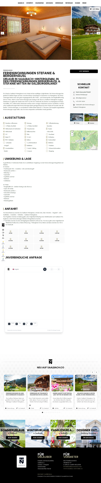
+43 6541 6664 (80, 101)
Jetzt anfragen (84, 71)
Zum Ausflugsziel (88, 438)
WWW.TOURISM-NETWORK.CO (72, 469)
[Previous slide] (92, 372)
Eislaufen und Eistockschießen (46, 461)
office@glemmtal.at (81, 98)
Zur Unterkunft (21, 408)
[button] (94, 9)
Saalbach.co (41, 463)
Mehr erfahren (12, 438)
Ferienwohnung (7, 70)
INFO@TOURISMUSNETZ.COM (72, 466)
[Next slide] (96, 372)
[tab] (5, 62)
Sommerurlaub (41, 466)
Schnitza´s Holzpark (43, 465)
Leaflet (88, 149)
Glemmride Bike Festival (44, 469)
